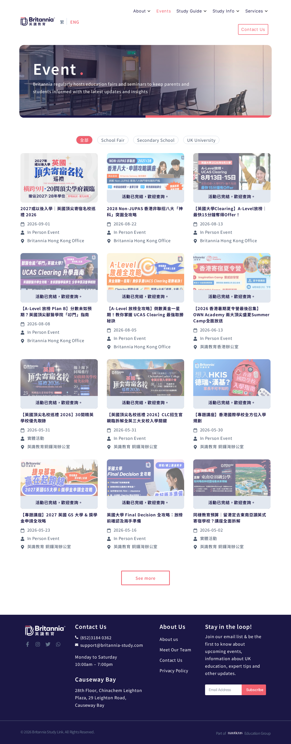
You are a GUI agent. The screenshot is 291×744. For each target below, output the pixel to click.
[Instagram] (37, 644)
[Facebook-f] (27, 644)
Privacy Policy (174, 670)
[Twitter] (47, 644)
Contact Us (171, 660)
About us (169, 639)
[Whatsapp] (58, 644)
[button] (142, 11)
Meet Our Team (175, 649)
